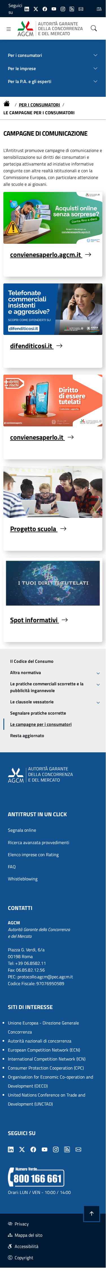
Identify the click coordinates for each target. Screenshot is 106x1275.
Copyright (24, 1257)
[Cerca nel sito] (93, 28)
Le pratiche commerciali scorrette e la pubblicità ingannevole (46, 687)
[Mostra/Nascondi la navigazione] (9, 28)
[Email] (81, 8)
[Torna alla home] (7, 104)
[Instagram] (63, 8)
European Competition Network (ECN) (44, 1049)
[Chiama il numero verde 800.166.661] (36, 1176)
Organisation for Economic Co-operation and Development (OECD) (50, 1081)
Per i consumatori (39, 104)
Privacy (22, 1223)
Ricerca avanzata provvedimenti (38, 842)
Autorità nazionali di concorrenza (39, 1040)
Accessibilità (26, 1246)
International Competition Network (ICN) (46, 1058)
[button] (91, 1213)
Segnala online (22, 830)
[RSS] (72, 8)
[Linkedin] (27, 8)
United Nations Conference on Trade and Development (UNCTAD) (46, 1099)
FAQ (12, 866)
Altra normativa (25, 672)
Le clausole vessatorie (32, 701)
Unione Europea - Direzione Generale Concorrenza (43, 1027)
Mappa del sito (28, 1235)
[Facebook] (45, 8)
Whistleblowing (22, 878)
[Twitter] (36, 8)
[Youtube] (54, 8)
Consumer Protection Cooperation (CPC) (46, 1067)
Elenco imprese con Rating (33, 854)
